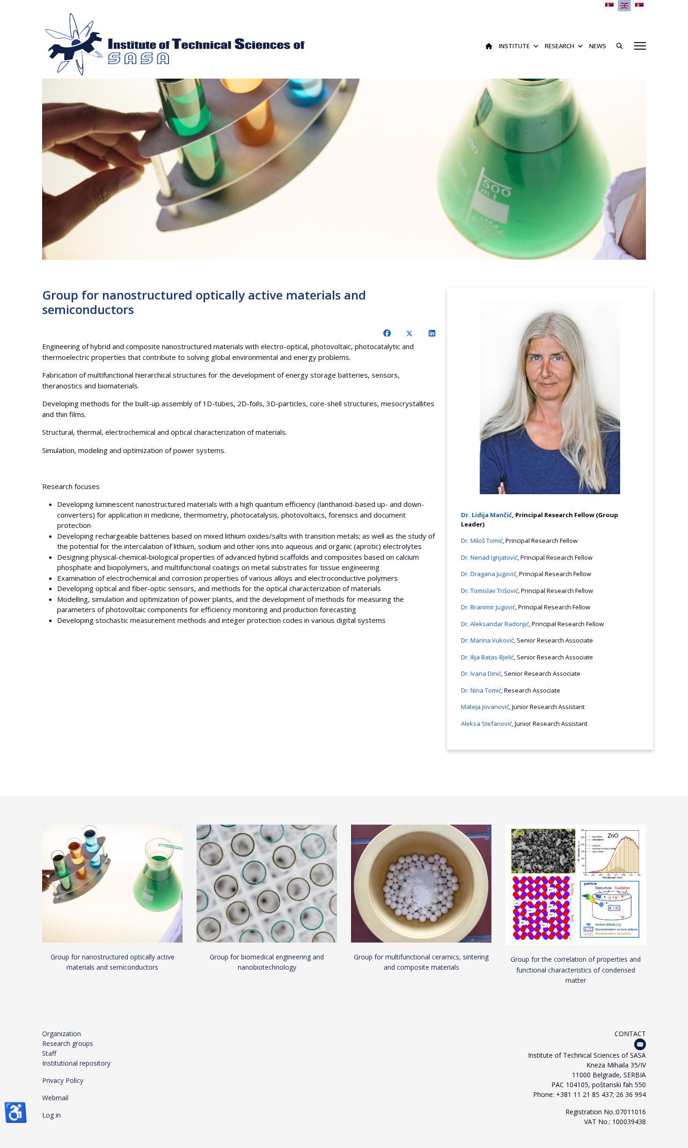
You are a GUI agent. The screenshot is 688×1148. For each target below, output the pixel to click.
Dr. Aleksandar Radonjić (495, 624)
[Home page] (489, 46)
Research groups (67, 1043)
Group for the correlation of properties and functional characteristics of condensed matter (576, 970)
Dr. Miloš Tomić (482, 540)
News (597, 46)
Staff (49, 1053)
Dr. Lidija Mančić (486, 515)
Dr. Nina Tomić (481, 690)
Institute (514, 46)
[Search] (615, 46)
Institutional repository (76, 1063)
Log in (51, 1115)
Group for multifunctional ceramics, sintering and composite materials (421, 962)
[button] (617, 169)
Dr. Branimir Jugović (488, 607)
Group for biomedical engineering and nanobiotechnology (267, 962)
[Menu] (640, 46)
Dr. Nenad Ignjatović (489, 557)
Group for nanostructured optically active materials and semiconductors (113, 962)
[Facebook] (387, 333)
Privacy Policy (62, 1080)
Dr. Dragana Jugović (488, 574)
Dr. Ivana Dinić (481, 673)
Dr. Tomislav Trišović (489, 590)
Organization (61, 1033)
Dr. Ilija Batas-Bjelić (487, 657)
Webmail (55, 1097)
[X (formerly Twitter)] (409, 333)
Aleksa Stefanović (486, 723)
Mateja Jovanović (485, 706)
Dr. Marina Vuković (487, 640)
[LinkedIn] (432, 333)
